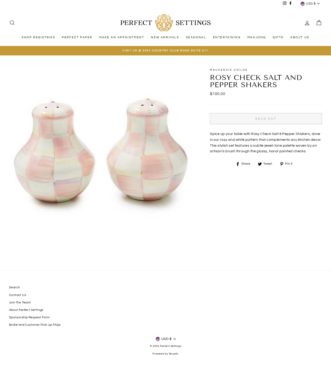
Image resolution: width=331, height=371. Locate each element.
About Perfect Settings (26, 310)
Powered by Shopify (165, 353)
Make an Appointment (121, 37)
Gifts (278, 37)
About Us (299, 37)
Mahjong (256, 37)
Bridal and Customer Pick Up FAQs (35, 324)
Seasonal (196, 37)
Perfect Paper (77, 37)
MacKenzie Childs (229, 69)
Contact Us (17, 295)
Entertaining (227, 37)
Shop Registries (38, 37)
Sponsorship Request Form (29, 317)
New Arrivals (165, 37)
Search (14, 287)
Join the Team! (20, 302)
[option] (165, 50)
